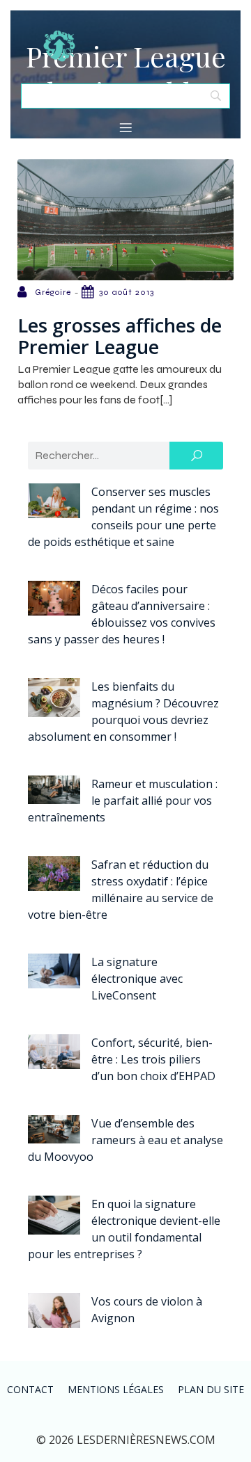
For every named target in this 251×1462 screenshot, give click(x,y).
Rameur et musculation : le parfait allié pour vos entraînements (123, 800)
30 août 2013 (126, 292)
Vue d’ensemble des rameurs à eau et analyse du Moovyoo (125, 1140)
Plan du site (211, 1389)
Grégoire (53, 292)
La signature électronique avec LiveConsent (137, 978)
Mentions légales (116, 1389)
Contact (30, 1389)
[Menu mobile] (125, 127)
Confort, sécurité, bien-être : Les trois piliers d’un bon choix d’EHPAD (153, 1059)
